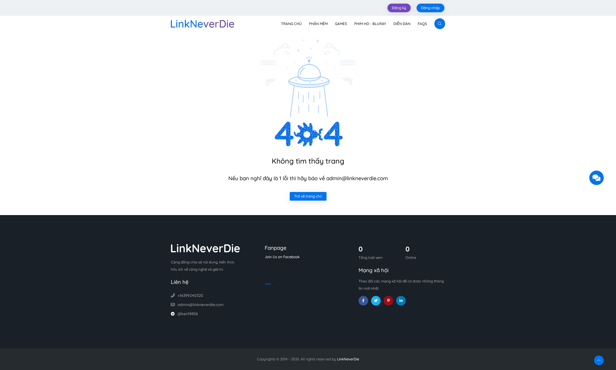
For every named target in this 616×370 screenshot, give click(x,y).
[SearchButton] (439, 23)
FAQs (422, 23)
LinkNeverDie (348, 359)
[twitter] (376, 301)
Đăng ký (399, 8)
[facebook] (363, 301)
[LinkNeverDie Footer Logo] (205, 248)
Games (341, 23)
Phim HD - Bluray (370, 23)
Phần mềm (318, 23)
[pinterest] (388, 301)
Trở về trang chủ (308, 196)
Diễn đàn (402, 23)
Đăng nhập (430, 8)
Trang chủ (291, 23)
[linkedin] (401, 301)
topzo (268, 283)
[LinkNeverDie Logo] (202, 23)
